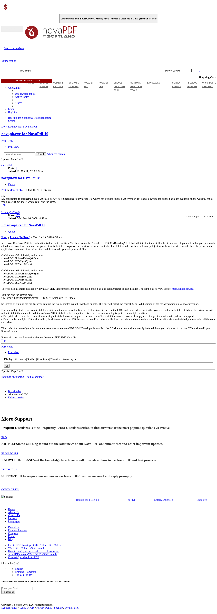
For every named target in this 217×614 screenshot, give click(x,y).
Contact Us (14, 515)
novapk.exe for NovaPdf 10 (24, 134)
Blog (10, 539)
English (19, 568)
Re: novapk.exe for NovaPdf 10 (23, 225)
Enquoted (202, 499)
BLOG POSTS (9, 453)
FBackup (94, 499)
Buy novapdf (30, 126)
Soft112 (158, 499)
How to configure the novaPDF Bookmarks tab (33, 551)
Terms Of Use (27, 607)
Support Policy (9, 607)
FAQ (4, 437)
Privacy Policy (44, 607)
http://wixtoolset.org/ (183, 288)
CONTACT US (10, 489)
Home (11, 509)
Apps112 (168, 499)
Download (13, 527)
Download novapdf (11, 126)
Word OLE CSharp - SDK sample (26, 548)
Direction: (56, 359)
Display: (9, 359)
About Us (13, 512)
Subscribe (8, 592)
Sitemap (58, 607)
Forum (11, 536)
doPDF (132, 499)
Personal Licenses (17, 530)
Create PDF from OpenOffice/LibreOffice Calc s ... (35, 545)
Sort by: (31, 359)
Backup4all (82, 499)
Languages (14, 521)
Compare (13, 533)
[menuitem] (22, 96)
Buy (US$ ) (12, 29)
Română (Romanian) (26, 571)
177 (18, 215)
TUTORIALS (9, 469)
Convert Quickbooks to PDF (23, 557)
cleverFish (6, 165)
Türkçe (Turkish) (24, 574)
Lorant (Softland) (10, 212)
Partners (12, 518)
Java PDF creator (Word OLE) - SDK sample (32, 554)
